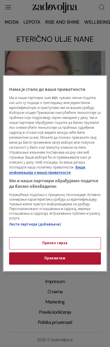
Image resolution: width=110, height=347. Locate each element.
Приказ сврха (55, 243)
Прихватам (54, 258)
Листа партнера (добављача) (35, 224)
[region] (55, 173)
